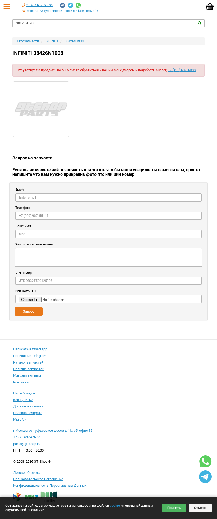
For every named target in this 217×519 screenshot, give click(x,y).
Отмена (200, 508)
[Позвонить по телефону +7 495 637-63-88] (23, 5)
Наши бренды (24, 393)
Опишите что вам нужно (34, 244)
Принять (174, 508)
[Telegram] (70, 5)
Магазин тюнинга (27, 376)
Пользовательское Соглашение (38, 479)
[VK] (62, 5)
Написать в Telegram (29, 356)
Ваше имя (23, 226)
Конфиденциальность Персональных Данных (50, 486)
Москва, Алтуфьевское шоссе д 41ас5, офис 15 (63, 11)
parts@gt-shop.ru (26, 444)
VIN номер (23, 273)
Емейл (20, 189)
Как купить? (23, 400)
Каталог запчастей (28, 362)
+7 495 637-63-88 (39, 5)
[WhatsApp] (78, 5)
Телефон (22, 208)
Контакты (21, 382)
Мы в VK (19, 419)
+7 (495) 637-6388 (182, 70)
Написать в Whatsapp (30, 349)
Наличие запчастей (28, 369)
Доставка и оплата (28, 406)
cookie (115, 505)
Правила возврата (27, 413)
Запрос (28, 311)
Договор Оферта (26, 473)
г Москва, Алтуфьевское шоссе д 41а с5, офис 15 (52, 431)
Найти (199, 23)
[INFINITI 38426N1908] (108, 109)
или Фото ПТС (26, 291)
